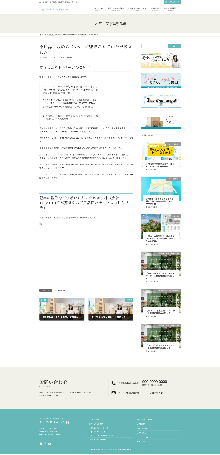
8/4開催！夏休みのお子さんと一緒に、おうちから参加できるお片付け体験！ (161, 201)
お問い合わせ (173, 2)
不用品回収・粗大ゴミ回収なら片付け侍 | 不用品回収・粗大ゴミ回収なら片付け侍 (72, 117)
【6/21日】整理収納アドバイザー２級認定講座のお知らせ (160, 346)
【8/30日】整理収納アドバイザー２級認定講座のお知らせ (160, 311)
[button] (156, 393)
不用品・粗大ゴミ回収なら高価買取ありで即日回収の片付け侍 (67, 217)
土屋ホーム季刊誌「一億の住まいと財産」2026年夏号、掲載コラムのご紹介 (160, 238)
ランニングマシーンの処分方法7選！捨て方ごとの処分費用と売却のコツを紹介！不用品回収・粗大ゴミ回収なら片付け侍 (71, 89)
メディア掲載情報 (59, 290)
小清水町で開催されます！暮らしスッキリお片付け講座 (160, 165)
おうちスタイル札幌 (54, 422)
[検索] (174, 46)
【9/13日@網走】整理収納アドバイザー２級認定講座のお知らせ (160, 276)
